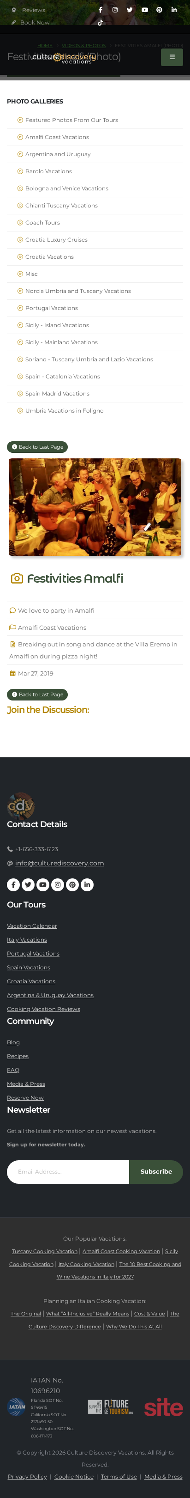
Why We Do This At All (134, 1327)
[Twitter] (130, 10)
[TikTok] (100, 23)
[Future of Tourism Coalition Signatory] (110, 1407)
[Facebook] (100, 10)
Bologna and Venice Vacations (66, 188)
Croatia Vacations (49, 257)
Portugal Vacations (51, 308)
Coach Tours (42, 222)
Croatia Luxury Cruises (56, 240)
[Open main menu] (172, 57)
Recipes (18, 1056)
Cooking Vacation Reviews (43, 1009)
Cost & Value (149, 1314)
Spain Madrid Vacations (56, 393)
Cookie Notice (74, 1477)
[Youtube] (144, 10)
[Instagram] (115, 10)
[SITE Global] (163, 1407)
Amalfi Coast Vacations (56, 137)
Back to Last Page (41, 447)
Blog (13, 1042)
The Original (26, 1314)
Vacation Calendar (32, 926)
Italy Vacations (27, 940)
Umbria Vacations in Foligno (64, 411)
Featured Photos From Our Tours (71, 120)
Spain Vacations (28, 967)
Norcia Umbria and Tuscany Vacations (77, 291)
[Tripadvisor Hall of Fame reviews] (28, 10)
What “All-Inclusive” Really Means (87, 1314)
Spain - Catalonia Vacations (62, 376)
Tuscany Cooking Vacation (44, 1251)
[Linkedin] (174, 10)
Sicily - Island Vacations (56, 325)
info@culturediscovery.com (59, 863)
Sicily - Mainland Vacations (61, 342)
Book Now (34, 22)
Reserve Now (25, 1098)
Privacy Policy (27, 1477)
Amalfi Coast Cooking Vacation (121, 1251)
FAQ (13, 1070)
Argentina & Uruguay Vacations (50, 995)
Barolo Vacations (48, 171)
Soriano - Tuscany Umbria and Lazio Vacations (88, 359)
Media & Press (26, 1084)
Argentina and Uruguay (57, 154)
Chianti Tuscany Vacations (61, 205)
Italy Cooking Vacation (86, 1264)
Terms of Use (119, 1477)
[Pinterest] (159, 10)
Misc (31, 274)
